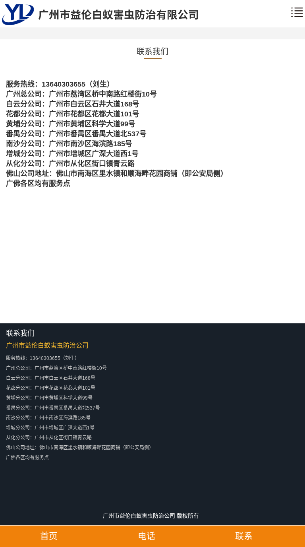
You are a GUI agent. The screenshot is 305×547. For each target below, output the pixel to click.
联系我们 (152, 51)
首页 (49, 536)
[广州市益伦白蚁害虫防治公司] (100, 23)
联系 (244, 536)
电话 (146, 536)
